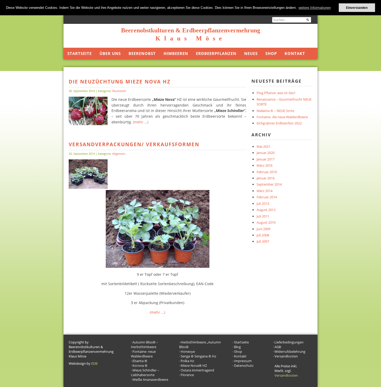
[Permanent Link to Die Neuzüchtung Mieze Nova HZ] (88, 123)
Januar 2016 (265, 178)
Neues (251, 53)
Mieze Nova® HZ (194, 365)
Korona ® (139, 365)
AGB (277, 346)
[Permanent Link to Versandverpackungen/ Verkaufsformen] (88, 187)
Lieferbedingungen (289, 342)
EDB (94, 363)
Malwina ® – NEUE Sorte (275, 110)
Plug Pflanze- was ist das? (276, 92)
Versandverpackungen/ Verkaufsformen (134, 144)
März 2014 (264, 190)
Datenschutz (243, 365)
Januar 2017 (265, 159)
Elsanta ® (139, 360)
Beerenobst (142, 53)
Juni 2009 (263, 229)
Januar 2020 (265, 152)
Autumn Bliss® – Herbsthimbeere (144, 344)
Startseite (79, 53)
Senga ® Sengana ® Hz (198, 356)
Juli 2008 (263, 235)
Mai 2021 (263, 146)
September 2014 (269, 184)
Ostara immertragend (197, 370)
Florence (187, 374)
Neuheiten (119, 91)
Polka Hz (187, 360)
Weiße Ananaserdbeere (150, 379)
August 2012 (266, 209)
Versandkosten (286, 356)
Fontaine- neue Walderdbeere (143, 353)
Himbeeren (176, 53)
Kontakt (295, 53)
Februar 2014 (267, 197)
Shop (271, 53)
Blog (237, 346)
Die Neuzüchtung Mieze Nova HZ (120, 81)
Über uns (110, 53)
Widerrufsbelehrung (289, 351)
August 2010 (266, 222)
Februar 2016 (267, 172)
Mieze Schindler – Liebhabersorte (145, 372)
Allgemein (118, 154)
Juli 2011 (263, 216)
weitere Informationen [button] (315, 8)
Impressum (243, 360)
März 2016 (264, 165)
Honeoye (188, 351)
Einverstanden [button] (357, 7)
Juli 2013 (263, 203)
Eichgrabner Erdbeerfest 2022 (279, 123)
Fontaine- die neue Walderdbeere (282, 117)
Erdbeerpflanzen (216, 53)
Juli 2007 (263, 241)
